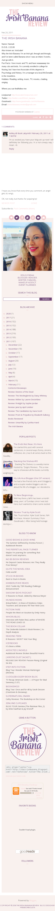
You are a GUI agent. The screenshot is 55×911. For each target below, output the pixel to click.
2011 (8, 341)
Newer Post (8, 203)
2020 (8, 313)
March (11, 380)
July (10, 364)
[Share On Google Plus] (47, 117)
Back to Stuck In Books (16, 579)
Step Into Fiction (15, 667)
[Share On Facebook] (43, 117)
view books (39, 798)
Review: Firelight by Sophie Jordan (23, 403)
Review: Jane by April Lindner (20, 407)
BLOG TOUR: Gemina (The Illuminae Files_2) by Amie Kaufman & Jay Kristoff (25, 707)
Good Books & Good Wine (20, 540)
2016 (8, 321)
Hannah (23, 788)
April (10, 376)
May (10, 372)
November (13, 348)
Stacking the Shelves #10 (26, 461)
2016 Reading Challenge (27, 784)
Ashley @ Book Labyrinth (20, 133)
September (13, 356)
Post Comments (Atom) (24, 208)
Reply (11, 148)
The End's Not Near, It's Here (28, 444)
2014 (8, 329)
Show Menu (27, 3)
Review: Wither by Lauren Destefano (24, 399)
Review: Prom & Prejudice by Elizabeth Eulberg (29, 415)
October (12, 352)
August (11, 360)
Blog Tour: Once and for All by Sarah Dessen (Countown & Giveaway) (25, 690)
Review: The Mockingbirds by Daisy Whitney (27, 395)
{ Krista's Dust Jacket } (18, 657)
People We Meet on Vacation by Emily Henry (25, 612)
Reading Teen (13, 636)
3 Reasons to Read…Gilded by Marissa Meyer (26, 595)
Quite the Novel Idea (18, 569)
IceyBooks (12, 643)
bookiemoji (12, 686)
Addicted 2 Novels (16, 650)
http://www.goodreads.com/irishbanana (28, 101)
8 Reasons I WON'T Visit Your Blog (21, 639)
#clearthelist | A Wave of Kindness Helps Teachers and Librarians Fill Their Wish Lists (25, 604)
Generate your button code (16, 776)
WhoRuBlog (13, 616)
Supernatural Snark (18, 696)
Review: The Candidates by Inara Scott (25, 411)
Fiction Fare (13, 609)
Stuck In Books (14, 576)
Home (34, 203)
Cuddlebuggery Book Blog (22, 677)
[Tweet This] (40, 117)
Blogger (32, 900)
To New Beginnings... (24, 495)
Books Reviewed (15, 418)
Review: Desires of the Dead (20, 391)
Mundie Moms (14, 600)
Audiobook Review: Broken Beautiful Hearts (25, 653)
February (12, 384)
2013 (8, 333)
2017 (8, 317)
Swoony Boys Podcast (19, 593)
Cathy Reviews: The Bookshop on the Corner (25, 699)
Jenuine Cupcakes (16, 703)
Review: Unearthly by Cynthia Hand (23, 422)
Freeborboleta (27, 907)
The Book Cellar (15, 626)
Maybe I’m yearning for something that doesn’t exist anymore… (23, 553)
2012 (8, 337)
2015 (8, 325)
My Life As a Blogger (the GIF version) (32, 478)
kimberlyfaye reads (17, 583)
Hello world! (11, 572)
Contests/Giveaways (17, 388)
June (10, 368)
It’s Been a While (13, 646)
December (13, 345)
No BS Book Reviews (17, 559)
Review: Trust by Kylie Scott (27, 512)
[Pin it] (50, 117)
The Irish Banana (15, 426)
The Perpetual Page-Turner (22, 549)
